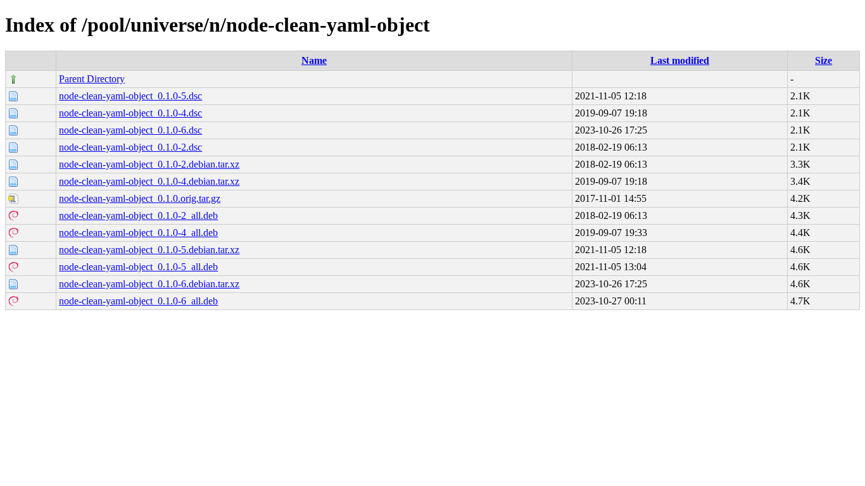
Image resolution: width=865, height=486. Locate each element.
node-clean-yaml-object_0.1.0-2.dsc (130, 147)
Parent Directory (92, 78)
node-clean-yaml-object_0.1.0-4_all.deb (138, 232)
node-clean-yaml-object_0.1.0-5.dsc (130, 95)
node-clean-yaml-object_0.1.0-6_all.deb (138, 301)
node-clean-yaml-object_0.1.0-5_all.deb (138, 266)
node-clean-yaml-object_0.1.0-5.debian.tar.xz (149, 249)
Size (823, 60)
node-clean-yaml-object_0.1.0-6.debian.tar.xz (149, 283)
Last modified (679, 60)
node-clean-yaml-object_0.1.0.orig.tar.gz (139, 198)
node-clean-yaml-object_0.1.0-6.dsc (130, 130)
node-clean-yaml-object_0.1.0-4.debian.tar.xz (149, 181)
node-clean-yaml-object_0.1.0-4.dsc (130, 113)
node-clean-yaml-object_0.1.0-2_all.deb (138, 215)
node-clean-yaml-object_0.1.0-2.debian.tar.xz (149, 164)
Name (314, 60)
